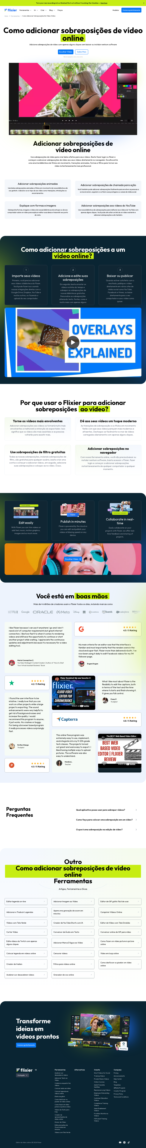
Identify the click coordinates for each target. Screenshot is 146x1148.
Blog (115, 1082)
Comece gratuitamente (131, 10)
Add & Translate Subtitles (99, 1086)
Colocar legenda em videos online (61, 1092)
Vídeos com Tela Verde (62, 1132)
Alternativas (79, 1070)
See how (104, 3)
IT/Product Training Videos (100, 1120)
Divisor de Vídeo (60, 1122)
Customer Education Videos (101, 1099)
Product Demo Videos (101, 1079)
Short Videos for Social (102, 1073)
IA (36, 1070)
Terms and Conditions (121, 1097)
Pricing (116, 1073)
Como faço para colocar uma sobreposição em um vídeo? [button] (104, 819)
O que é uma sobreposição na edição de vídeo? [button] (99, 829)
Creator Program (120, 1091)
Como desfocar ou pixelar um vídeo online (62, 1101)
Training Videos (99, 1076)
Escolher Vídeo (65, 52)
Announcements (119, 1076)
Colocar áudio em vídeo (63, 1088)
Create (97, 1070)
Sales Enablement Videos (100, 1109)
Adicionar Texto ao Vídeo (61, 1079)
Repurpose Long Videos (102, 1090)
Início (6, 16)
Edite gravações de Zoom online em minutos (61, 1127)
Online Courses (99, 1082)
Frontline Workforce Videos (101, 1115)
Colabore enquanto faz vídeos (63, 1084)
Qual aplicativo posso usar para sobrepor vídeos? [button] (100, 810)
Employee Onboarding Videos (101, 1094)
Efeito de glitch (60, 1096)
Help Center (118, 1079)
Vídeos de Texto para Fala (62, 1111)
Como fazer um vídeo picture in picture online (62, 1106)
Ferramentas (15, 16)
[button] (25, 10)
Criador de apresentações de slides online (61, 1117)
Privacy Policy (118, 1094)
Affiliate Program (119, 1088)
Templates (117, 1085)
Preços (60, 10)
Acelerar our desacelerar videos (61, 1074)
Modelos (116, 10)
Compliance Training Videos (101, 1104)
